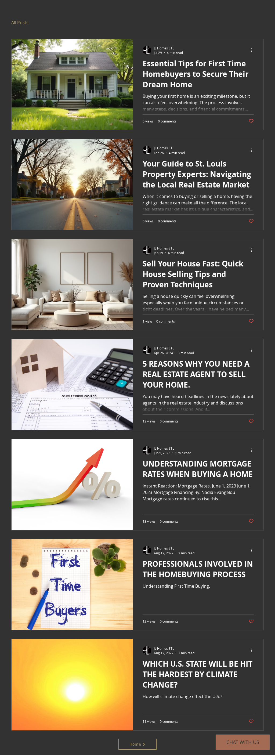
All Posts (19, 23)
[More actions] (253, 50)
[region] (189, 39)
